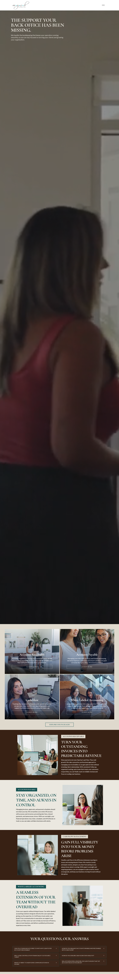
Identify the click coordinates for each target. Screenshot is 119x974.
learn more (32, 667)
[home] (20, 5)
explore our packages (59, 725)
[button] (103, 5)
